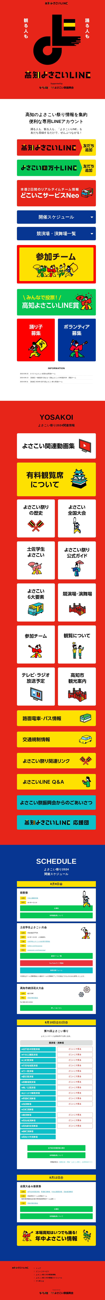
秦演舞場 (27, 1115)
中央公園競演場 (32, 898)
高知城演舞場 (29, 1120)
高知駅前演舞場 (30, 1126)
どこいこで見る (75, 1049)
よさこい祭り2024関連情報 (46, 1274)
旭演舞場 (27, 1104)
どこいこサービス (42, 1271)
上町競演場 (28, 1060)
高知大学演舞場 (30, 1137)
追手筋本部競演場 (31, 1049)
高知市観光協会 (32, 998)
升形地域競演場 (30, 1065)
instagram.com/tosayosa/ (36, 950)
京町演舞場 (28, 1109)
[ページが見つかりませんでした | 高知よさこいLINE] (56, 4)
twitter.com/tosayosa (34, 946)
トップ (38, 1268)
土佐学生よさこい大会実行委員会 (38, 941)
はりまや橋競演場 (31, 1093)
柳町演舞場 (28, 1131)
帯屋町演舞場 (29, 1098)
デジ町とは (40, 1281)
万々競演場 (28, 1071)
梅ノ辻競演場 (29, 1087)
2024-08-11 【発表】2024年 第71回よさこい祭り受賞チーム (41, 381)
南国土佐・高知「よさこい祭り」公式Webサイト (76, 1162)
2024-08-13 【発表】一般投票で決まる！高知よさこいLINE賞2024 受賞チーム (48, 377)
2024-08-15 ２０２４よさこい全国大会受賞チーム (38, 373)
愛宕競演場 (28, 1076)
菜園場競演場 (29, 1082)
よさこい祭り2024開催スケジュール (49, 1278)
